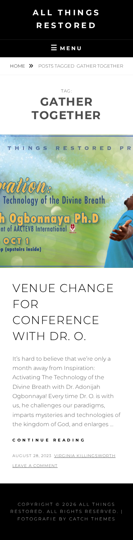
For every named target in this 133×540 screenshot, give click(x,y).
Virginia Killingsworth (85, 455)
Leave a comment (35, 465)
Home (18, 66)
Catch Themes (92, 519)
